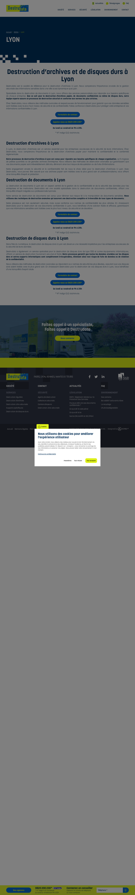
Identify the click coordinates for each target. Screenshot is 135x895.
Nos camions (106, 397)
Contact (125, 10)
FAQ (127, 3)
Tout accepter (91, 461)
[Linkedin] (103, 377)
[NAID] (123, 376)
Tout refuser (78, 461)
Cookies (44, 427)
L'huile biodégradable (109, 408)
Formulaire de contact (67, 114)
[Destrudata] (20, 376)
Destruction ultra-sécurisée (17, 404)
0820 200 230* (43, 888)
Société (61, 10)
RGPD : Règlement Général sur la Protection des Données (81, 398)
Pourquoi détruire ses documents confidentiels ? (82, 404)
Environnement (111, 10)
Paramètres (67, 461)
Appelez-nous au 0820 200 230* (67, 122)
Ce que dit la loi (75, 412)
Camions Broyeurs (45, 404)
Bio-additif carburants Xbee (112, 400)
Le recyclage (106, 404)
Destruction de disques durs (17, 411)
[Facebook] (90, 377)
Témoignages (114, 3)
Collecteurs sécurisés (46, 400)
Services (71, 10)
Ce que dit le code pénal (78, 409)
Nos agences (18, 890)
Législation (95, 10)
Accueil (10, 429)
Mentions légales (21, 429)
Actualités (99, 3)
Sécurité (83, 10)
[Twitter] (96, 377)
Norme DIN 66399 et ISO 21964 (81, 416)
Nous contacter (67, 338)
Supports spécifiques (14, 408)
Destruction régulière (14, 397)
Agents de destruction (47, 397)
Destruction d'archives (15, 400)
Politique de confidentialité (47, 454)
